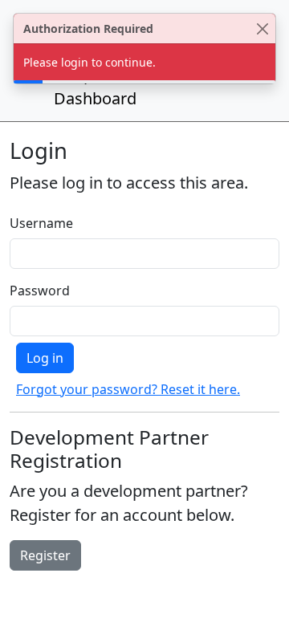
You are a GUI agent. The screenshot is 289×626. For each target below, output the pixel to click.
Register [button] (45, 555)
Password (40, 290)
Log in (44, 358)
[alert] (144, 48)
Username (41, 223)
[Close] (262, 28)
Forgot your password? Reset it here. (128, 389)
